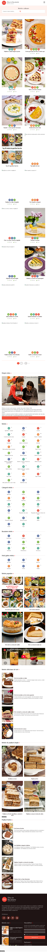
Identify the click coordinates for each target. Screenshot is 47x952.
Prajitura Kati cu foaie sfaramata (22, 879)
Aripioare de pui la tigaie (12, 278)
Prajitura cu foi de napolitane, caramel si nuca (12, 814)
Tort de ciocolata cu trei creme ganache (24, 695)
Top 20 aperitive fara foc (12, 166)
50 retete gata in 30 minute (12, 609)
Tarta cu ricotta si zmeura (35, 89)
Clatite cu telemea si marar (35, 354)
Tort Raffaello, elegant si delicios (22, 845)
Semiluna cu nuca (12, 779)
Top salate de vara (34, 166)
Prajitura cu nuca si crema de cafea (34, 814)
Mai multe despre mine (23, 418)
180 (26, 363)
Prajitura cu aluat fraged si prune (12, 51)
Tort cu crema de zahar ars (34, 644)
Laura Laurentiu (28, 945)
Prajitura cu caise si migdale (12, 202)
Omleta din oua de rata (35, 127)
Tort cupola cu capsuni (35, 202)
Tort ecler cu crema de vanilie (12, 644)
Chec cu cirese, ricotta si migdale (12, 240)
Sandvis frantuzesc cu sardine (35, 316)
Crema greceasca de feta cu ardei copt (35, 51)
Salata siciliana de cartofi (12, 316)
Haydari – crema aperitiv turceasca (12, 127)
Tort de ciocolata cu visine (20, 678)
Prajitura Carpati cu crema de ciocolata (23, 862)
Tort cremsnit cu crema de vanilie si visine (24, 712)
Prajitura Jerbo (34, 779)
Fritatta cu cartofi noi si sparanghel (34, 278)
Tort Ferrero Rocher (19, 828)
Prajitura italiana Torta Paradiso (12, 354)
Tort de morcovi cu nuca (20, 729)
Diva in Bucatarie (13, 2)
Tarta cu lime (12, 89)
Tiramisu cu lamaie (34, 240)
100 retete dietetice (34, 609)
